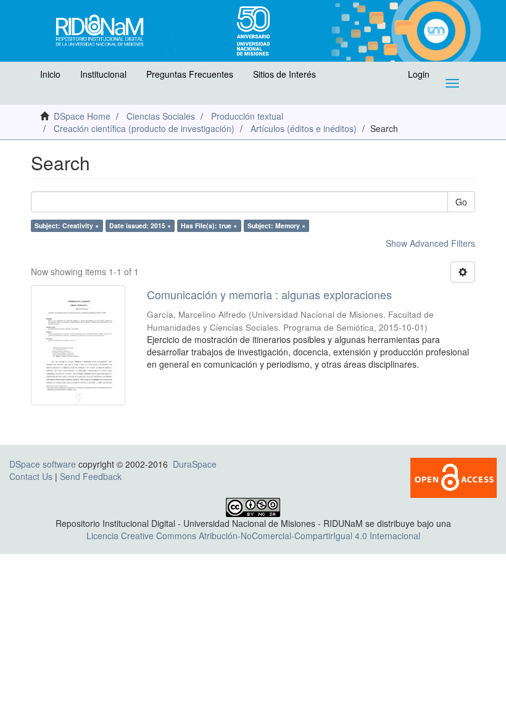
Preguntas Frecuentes (189, 74)
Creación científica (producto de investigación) (144, 128)
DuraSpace (195, 464)
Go (461, 202)
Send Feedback (91, 476)
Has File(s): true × (209, 225)
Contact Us (30, 476)
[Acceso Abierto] (453, 476)
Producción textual (247, 116)
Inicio (50, 74)
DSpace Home (82, 116)
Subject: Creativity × (67, 225)
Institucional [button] (103, 74)
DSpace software (42, 464)
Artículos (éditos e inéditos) (304, 128)
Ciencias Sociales (160, 116)
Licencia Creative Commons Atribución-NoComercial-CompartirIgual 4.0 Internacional (253, 535)
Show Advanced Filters (430, 243)
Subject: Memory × (276, 225)
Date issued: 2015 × (140, 225)
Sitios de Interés (284, 74)
